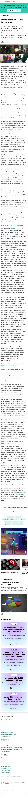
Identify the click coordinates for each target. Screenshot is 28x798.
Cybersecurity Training (6, 768)
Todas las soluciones (5, 726)
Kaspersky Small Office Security (7, 732)
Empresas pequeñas (6, 729)
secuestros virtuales (15, 419)
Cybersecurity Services (6, 759)
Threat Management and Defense (8, 762)
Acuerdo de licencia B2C (6, 779)
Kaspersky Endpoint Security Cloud (8, 734)
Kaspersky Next (4, 743)
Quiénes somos (9, 782)
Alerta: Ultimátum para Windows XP (10, 584)
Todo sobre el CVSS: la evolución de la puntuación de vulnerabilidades (14, 655)
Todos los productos (5, 736)
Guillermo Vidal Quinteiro (8, 519)
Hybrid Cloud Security (6, 766)
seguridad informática (17, 524)
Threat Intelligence (5, 770)
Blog (16, 782)
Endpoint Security (5, 764)
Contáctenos (3, 782)
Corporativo (4, 754)
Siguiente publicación (7, 579)
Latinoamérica (8, 521)
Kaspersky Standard (5, 719)
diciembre (18, 517)
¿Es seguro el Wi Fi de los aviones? (11, 87)
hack (17, 519)
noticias (16, 521)
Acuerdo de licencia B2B (15, 779)
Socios (14, 782)
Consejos (14, 624)
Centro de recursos (21, 782)
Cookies (21, 779)
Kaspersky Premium (5, 723)
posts (21, 521)
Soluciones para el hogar (7, 716)
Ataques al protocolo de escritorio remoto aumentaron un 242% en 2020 (10, 571)
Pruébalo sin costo (14, 10)
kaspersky (23, 519)
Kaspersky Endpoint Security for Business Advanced (12, 749)
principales (7, 524)
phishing (3, 419)
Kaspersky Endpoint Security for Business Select (11, 747)
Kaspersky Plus (4, 721)
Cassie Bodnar (7, 42)
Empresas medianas (6, 739)
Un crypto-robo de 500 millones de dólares (14, 679)
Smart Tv (16, 234)
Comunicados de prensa (6, 783)
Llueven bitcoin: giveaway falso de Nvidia (14, 698)
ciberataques (6, 15)
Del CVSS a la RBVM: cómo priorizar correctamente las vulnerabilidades (14, 629)
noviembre (13, 228)
